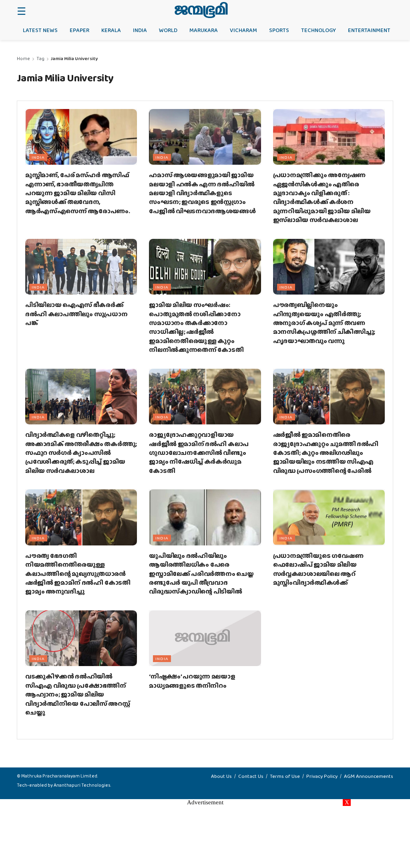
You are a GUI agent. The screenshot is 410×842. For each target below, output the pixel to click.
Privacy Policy (322, 776)
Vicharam (243, 30)
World (168, 30)
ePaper (79, 30)
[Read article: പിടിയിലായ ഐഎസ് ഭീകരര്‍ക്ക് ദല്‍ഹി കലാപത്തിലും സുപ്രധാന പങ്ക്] (81, 267)
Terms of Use (285, 776)
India (140, 30)
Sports (279, 30)
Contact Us (250, 776)
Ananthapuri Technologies (82, 785)
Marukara (203, 30)
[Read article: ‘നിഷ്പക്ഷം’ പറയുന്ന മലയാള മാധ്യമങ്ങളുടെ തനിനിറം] (205, 638)
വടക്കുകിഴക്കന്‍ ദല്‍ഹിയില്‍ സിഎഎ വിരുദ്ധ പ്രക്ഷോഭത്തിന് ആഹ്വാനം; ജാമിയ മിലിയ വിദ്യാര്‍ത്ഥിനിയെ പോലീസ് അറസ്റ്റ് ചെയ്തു (77, 694)
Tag (40, 58)
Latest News (40, 30)
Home (23, 58)
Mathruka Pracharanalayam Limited (59, 775)
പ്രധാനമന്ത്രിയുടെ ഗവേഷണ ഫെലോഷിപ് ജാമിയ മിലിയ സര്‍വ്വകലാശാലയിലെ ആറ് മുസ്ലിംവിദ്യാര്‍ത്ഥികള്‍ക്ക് (318, 569)
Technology (318, 30)
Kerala (111, 30)
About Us (221, 776)
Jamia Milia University (74, 58)
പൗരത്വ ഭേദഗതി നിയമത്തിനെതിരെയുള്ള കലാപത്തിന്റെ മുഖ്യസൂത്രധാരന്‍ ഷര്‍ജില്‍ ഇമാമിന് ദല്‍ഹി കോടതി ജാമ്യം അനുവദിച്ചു (78, 573)
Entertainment (369, 30)
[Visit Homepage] (201, 10)
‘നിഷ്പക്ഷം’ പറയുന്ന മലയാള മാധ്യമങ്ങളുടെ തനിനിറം (192, 681)
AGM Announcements (368, 776)
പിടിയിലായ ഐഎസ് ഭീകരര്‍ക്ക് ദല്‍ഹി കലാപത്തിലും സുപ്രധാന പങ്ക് (76, 313)
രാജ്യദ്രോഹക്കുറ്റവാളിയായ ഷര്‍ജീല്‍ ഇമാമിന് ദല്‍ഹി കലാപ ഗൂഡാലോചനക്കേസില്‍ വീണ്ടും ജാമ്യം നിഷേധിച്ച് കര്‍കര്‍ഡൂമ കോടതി (199, 452)
